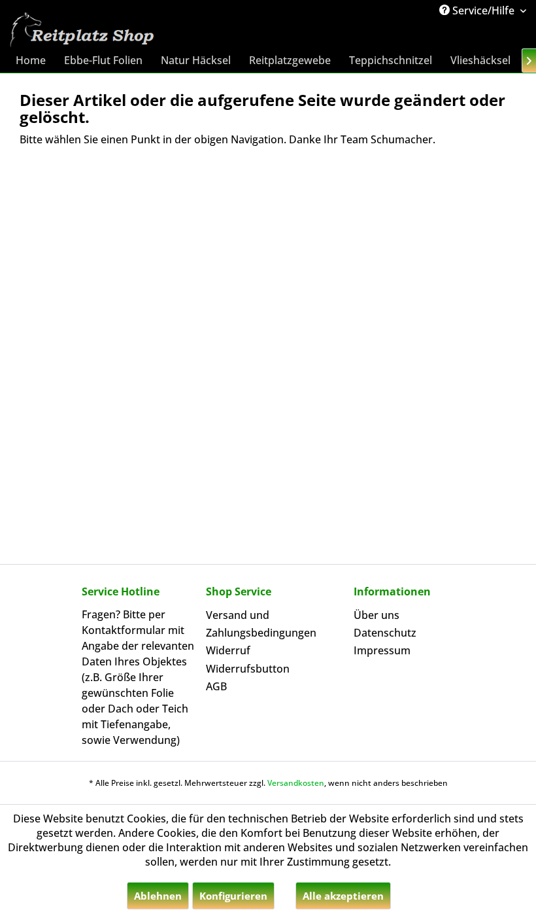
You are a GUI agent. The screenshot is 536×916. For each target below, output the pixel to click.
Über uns (376, 615)
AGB (216, 686)
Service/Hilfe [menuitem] (483, 10)
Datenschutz (385, 632)
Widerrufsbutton (248, 668)
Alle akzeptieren (343, 895)
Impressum (382, 650)
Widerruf (228, 650)
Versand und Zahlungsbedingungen (261, 624)
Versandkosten (295, 782)
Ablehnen (158, 895)
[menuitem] (31, 60)
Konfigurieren (233, 895)
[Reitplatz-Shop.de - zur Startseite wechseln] (81, 30)
